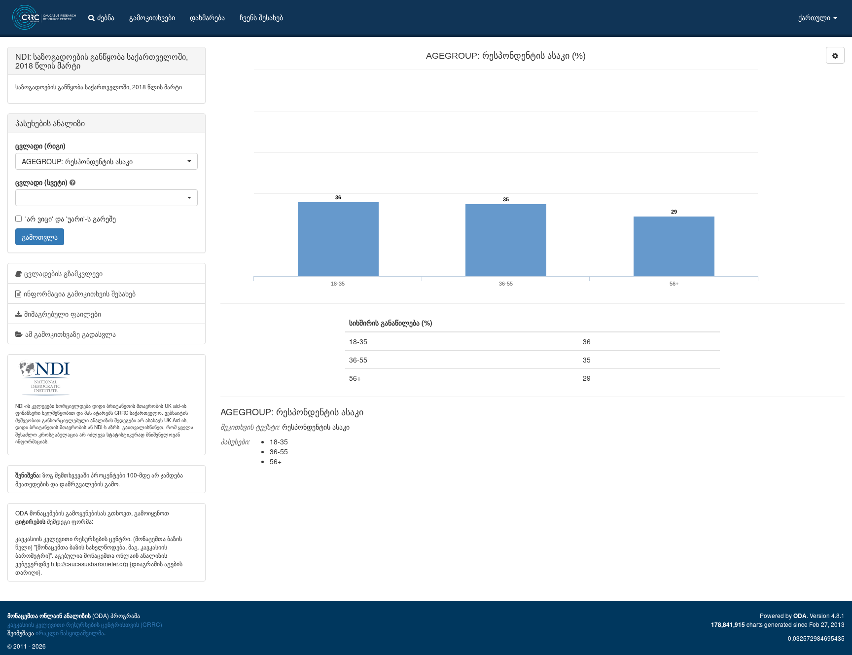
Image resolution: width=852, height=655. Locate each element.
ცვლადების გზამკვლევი (63, 273)
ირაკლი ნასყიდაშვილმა (70, 632)
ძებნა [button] (105, 17)
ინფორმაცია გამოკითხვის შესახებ (80, 293)
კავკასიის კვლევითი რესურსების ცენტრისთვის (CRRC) (84, 624)
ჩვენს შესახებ (261, 17)
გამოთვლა (40, 237)
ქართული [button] (815, 17)
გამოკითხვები (152, 17)
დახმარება (207, 17)
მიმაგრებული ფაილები (62, 314)
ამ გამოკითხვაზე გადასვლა (70, 334)
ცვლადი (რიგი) (40, 145)
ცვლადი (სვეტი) (41, 182)
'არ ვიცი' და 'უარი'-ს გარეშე (70, 218)
